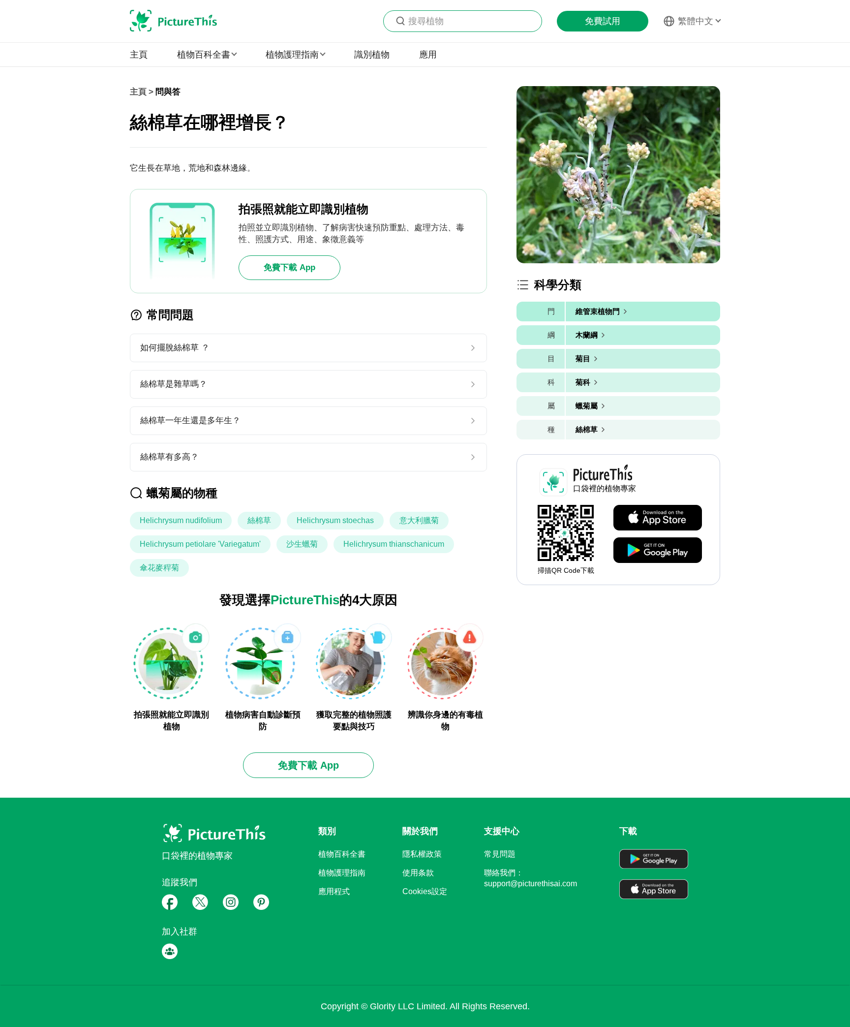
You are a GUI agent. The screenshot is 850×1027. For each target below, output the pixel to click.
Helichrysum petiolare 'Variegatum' (200, 544)
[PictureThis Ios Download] (657, 518)
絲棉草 (259, 520)
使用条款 (418, 873)
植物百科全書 (341, 854)
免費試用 (602, 21)
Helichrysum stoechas (335, 520)
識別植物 (372, 55)
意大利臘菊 (419, 520)
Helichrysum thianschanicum (393, 544)
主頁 (139, 55)
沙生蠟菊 (302, 544)
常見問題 (500, 854)
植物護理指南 (341, 873)
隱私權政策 (422, 854)
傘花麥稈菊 (159, 567)
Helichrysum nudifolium (181, 520)
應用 (428, 55)
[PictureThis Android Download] (657, 550)
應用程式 (334, 891)
